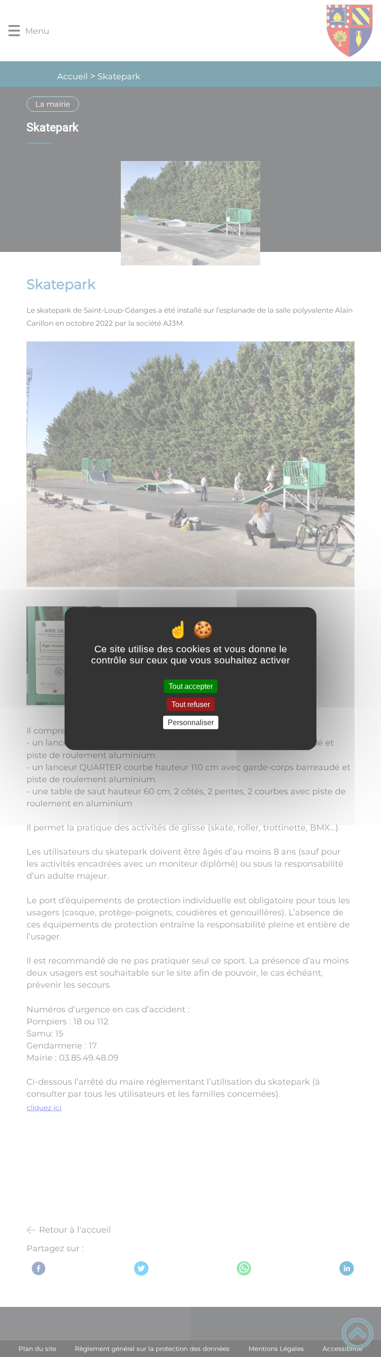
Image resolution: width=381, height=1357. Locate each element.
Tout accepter (191, 686)
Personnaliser (191, 723)
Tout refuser (190, 704)
